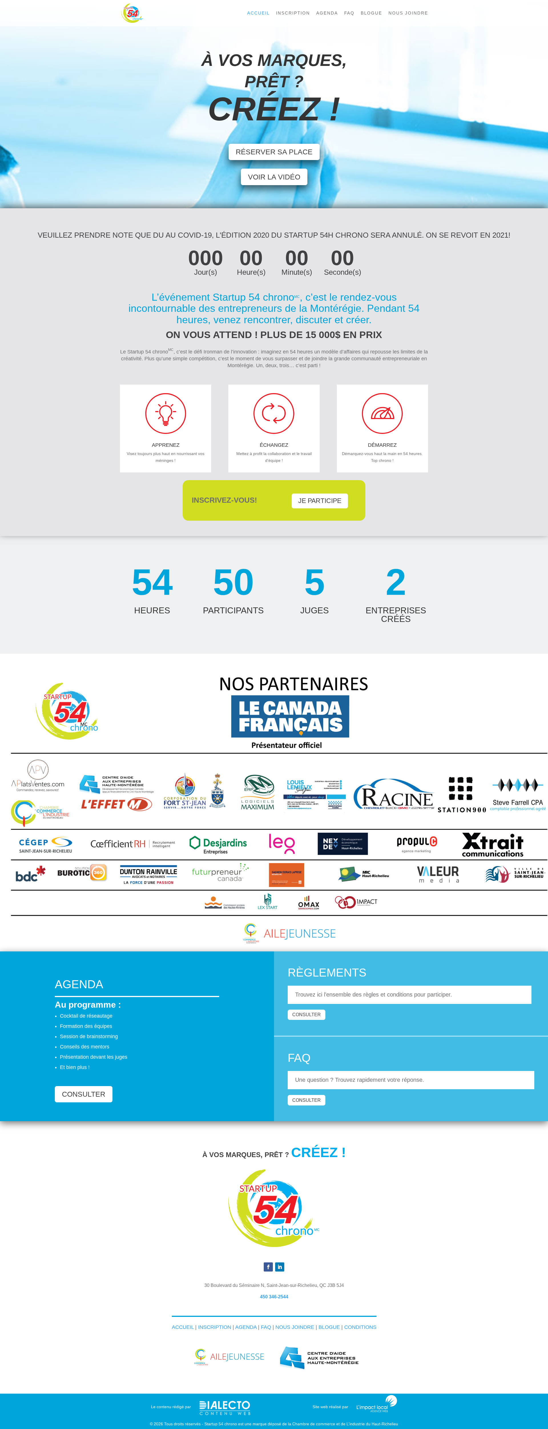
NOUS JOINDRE (294, 1327)
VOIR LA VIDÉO (274, 177)
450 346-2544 (274, 1296)
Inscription (293, 13)
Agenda (327, 13)
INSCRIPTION (214, 1327)
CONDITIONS (360, 1327)
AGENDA (246, 1327)
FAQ (349, 13)
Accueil (258, 13)
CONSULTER (83, 1094)
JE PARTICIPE (319, 500)
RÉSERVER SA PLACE (274, 152)
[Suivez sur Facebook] (268, 1267)
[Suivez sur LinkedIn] (279, 1267)
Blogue (371, 13)
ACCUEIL (183, 1327)
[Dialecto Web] (225, 1404)
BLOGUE (329, 1327)
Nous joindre (408, 13)
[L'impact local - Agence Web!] (377, 1410)
